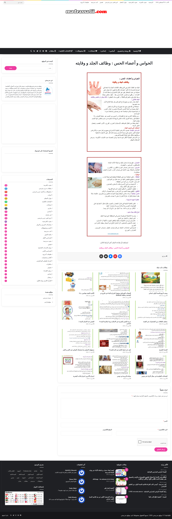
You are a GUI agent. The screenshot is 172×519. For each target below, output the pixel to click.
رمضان (49, 277)
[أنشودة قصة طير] (121, 491)
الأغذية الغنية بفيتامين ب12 (86, 293)
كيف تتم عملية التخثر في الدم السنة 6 (120, 350)
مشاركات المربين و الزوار (44, 224)
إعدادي (103, 51)
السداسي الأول (47, 238)
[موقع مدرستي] (86, 11)
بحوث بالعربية (143, 2)
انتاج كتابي (30, 477)
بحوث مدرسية (47, 241)
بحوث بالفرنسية (133, 2)
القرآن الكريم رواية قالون (44, 280)
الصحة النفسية (163, 350)
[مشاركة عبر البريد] (106, 256)
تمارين (50, 208)
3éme (41, 471)
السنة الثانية (13, 474)
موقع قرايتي (47, 302)
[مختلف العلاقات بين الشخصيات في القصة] (150, 310)
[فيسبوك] (120, 256)
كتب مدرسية (94, 2)
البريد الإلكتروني (162, 429)
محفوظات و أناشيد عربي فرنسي (42, 192)
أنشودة (19, 471)
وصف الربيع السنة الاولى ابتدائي (158, 293)
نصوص (50, 267)
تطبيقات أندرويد (84, 2)
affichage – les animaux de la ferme (103, 479)
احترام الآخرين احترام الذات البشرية (83, 376)
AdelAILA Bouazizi (71, 470)
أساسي (112, 51)
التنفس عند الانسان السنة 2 (86, 321)
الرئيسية (151, 2)
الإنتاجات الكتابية (47, 201)
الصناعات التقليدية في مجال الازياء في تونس (154, 376)
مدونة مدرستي (47, 298)
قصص (101, 2)
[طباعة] (101, 256)
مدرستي (32, 481)
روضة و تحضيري (123, 51)
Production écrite (27, 471)
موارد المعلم (123, 2)
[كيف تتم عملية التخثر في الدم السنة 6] (114, 338)
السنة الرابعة (39, 477)
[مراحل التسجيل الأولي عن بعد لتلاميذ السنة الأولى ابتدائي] (121, 499)
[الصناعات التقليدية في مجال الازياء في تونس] (150, 364)
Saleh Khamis (72, 497)
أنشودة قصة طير (109, 488)
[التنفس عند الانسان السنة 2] (77, 310)
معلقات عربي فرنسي (45, 188)
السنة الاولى (31, 474)
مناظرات (49, 264)
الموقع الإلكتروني (107, 429)
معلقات (51, 51)
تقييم (18, 477)
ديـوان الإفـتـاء (47, 271)
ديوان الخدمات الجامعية (45, 248)
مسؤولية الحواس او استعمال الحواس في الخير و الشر (78, 350)
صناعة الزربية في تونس (124, 376)
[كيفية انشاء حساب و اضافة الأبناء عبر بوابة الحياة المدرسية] (121, 473)
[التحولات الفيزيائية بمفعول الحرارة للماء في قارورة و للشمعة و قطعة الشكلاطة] (114, 281)
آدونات (50, 195)
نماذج (20, 481)
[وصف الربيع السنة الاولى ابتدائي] (150, 281)
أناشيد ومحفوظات (46, 228)
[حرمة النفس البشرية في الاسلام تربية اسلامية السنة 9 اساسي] (114, 310)
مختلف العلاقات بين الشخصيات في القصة (155, 321)
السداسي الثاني (47, 251)
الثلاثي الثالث (11, 471)
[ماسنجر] (111, 256)
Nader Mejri (73, 488)
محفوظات (80, 51)
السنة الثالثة (22, 474)
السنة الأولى (39, 474)
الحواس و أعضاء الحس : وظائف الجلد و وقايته (114, 248)
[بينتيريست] (115, 256)
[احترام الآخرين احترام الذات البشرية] (77, 364)
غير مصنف (48, 215)
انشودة (23, 477)
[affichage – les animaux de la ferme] (121, 482)
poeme (35, 471)
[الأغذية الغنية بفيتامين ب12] (77, 281)
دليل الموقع (5, 515)
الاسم (165, 421)
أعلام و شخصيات (47, 257)
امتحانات (92, 51)
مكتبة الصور (48, 234)
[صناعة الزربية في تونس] (114, 364)
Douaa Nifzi (73, 479)
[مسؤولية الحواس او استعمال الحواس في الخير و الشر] (77, 338)
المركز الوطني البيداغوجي (44, 261)
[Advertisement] (86, 32)
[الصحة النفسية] (150, 338)
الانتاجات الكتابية (65, 51)
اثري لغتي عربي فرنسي (111, 2)
